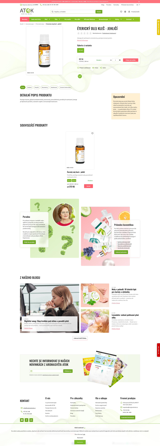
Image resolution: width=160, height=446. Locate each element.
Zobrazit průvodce (121, 252)
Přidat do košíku (131, 60)
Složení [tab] (29, 87)
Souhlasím (80, 442)
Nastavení (80, 437)
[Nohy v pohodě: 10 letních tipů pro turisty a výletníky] (95, 295)
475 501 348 (26, 411)
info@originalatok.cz (29, 408)
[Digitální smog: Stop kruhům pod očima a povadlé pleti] (49, 308)
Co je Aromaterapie (50, 402)
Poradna (108, 5)
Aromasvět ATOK (50, 405)
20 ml (74, 180)
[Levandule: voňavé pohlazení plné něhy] (95, 321)
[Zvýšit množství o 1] (119, 60)
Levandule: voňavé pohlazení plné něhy (125, 316)
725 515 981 (126, 410)
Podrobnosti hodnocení (109, 33)
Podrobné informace (127, 417)
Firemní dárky (74, 408)
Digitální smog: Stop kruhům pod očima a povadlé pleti (46, 320)
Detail (88, 186)
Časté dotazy (99, 416)
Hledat (99, 12)
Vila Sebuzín (48, 410)
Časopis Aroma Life (50, 408)
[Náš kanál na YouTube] (22, 420)
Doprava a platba (100, 408)
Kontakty (116, 5)
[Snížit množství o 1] (110, 60)
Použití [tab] (37, 87)
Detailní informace (82, 40)
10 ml (69, 180)
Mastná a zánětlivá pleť (124, 246)
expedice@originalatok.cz (130, 407)
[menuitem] (24, 19)
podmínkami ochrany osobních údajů (51, 375)
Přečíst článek (28, 328)
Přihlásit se (67, 371)
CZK (137, 5)
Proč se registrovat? (101, 405)
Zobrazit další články (80, 338)
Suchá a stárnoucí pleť (124, 242)
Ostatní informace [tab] (65, 87)
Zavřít (84, 70)
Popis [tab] (22, 87)
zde (84, 434)
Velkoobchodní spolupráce (78, 405)
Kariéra (47, 413)
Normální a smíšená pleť (125, 244)
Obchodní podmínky (101, 402)
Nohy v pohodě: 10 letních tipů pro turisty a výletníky (124, 290)
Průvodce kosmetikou (127, 5)
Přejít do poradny (29, 242)
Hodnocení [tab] (54, 87)
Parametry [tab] (45, 87)
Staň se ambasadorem (51, 416)
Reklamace (98, 410)
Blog (102, 5)
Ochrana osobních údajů (77, 410)
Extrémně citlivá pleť (124, 248)
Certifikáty (98, 413)
